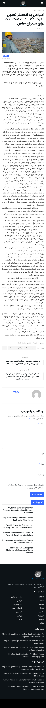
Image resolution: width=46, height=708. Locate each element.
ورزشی (19, 615)
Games (41, 597)
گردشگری (19, 612)
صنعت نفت (12, 348)
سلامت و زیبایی (16, 597)
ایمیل (41, 464)
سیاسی (19, 600)
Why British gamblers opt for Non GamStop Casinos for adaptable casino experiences (18, 510)
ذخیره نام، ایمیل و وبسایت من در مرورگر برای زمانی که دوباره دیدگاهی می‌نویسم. (26, 486)
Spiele (42, 608)
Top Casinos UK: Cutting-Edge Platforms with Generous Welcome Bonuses (19, 550)
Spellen (41, 604)
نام (42, 453)
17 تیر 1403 (40, 28)
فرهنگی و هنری (17, 608)
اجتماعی (41, 612)
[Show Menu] (42, 3)
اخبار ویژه (37, 10)
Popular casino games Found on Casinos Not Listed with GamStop (17, 541)
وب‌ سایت (41, 474)
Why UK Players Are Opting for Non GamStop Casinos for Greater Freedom (18, 526)
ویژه (20, 619)
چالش (20, 348)
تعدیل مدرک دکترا (30, 348)
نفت (4, 348)
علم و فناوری (17, 604)
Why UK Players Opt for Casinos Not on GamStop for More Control (18, 519)
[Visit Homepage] (23, 3)
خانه (42, 10)
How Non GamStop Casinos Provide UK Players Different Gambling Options (18, 534)
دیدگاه (41, 424)
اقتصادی (41, 619)
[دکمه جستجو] (4, 3)
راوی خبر (15, 391)
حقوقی (42, 623)
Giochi (42, 600)
